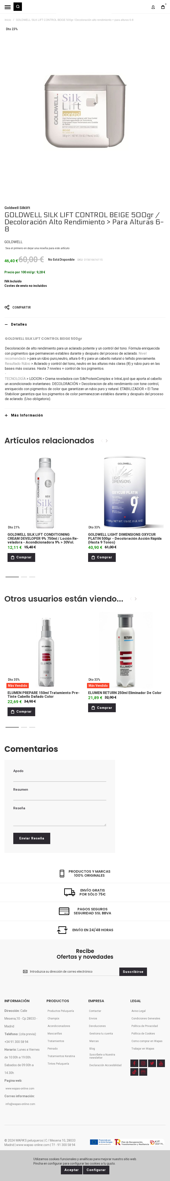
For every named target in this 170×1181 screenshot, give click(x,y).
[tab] (85, 324)
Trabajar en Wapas (142, 1048)
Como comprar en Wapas (146, 1041)
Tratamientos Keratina (61, 1056)
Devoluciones (97, 1026)
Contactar (95, 1011)
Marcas (94, 1041)
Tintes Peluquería (58, 1063)
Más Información (27, 415)
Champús (53, 1018)
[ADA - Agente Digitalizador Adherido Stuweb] (127, 1142)
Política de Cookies (143, 1033)
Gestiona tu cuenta (101, 1033)
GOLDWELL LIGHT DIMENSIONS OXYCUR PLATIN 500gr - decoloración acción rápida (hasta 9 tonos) (125, 538)
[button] (12, 577)
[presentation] (106, 441)
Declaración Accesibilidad (105, 1065)
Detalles (19, 324)
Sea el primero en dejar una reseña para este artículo (37, 248)
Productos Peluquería (61, 1011)
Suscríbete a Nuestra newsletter (102, 1056)
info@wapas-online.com (20, 1104)
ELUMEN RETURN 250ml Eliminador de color (125, 693)
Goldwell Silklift (17, 208)
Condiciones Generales (145, 1018)
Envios (93, 1018)
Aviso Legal (138, 1011)
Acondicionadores (59, 1026)
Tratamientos (56, 1041)
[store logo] (84, 9)
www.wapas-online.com (20, 1088)
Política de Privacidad (144, 1026)
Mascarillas (55, 1033)
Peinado (53, 1048)
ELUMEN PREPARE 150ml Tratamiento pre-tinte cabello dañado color (43, 695)
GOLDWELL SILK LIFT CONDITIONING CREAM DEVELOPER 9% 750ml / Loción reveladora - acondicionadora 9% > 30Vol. (43, 538)
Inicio (8, 20)
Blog (92, 1048)
